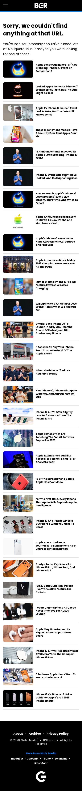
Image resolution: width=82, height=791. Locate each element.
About (18, 734)
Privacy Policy (58, 734)
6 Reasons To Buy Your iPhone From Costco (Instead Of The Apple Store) (55, 350)
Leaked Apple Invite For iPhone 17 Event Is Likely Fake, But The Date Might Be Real (57, 90)
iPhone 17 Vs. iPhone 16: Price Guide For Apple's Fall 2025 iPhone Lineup (54, 697)
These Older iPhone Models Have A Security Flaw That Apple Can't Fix (56, 133)
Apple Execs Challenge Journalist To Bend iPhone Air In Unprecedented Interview (56, 546)
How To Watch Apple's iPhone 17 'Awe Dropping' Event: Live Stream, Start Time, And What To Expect (57, 198)
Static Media (29, 740)
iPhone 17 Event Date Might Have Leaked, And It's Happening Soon (57, 177)
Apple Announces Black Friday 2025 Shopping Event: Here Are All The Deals (55, 263)
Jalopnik (32, 758)
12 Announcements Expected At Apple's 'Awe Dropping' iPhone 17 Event (56, 155)
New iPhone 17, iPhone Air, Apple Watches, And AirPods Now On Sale (56, 394)
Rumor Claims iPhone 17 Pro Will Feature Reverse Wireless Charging (56, 285)
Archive (35, 734)
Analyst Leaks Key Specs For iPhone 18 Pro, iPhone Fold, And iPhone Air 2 (55, 567)
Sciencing (61, 758)
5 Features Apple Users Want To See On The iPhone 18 (56, 676)
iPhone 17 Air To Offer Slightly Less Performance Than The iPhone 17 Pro (54, 415)
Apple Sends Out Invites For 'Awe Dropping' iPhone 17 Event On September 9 (56, 68)
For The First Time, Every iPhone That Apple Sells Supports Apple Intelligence (56, 502)
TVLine (46, 758)
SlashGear (41, 763)
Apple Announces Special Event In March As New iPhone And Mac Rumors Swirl (56, 220)
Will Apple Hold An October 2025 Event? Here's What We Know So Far (56, 307)
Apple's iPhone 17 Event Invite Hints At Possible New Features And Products (55, 242)
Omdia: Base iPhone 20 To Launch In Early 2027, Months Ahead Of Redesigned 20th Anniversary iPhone (54, 328)
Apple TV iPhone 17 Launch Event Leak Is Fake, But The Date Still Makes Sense (56, 111)
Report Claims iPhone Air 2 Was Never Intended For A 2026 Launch (56, 611)
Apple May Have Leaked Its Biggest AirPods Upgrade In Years (53, 632)
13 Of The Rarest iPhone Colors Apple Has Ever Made (55, 481)
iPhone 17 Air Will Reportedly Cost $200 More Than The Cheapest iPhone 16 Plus (57, 654)
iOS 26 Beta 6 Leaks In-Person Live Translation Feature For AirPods (54, 589)
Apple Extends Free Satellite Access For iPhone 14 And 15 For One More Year (56, 459)
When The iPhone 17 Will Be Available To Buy (53, 372)
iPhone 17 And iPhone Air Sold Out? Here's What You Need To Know (55, 524)
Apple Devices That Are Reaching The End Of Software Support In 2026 (55, 437)
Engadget (17, 758)
